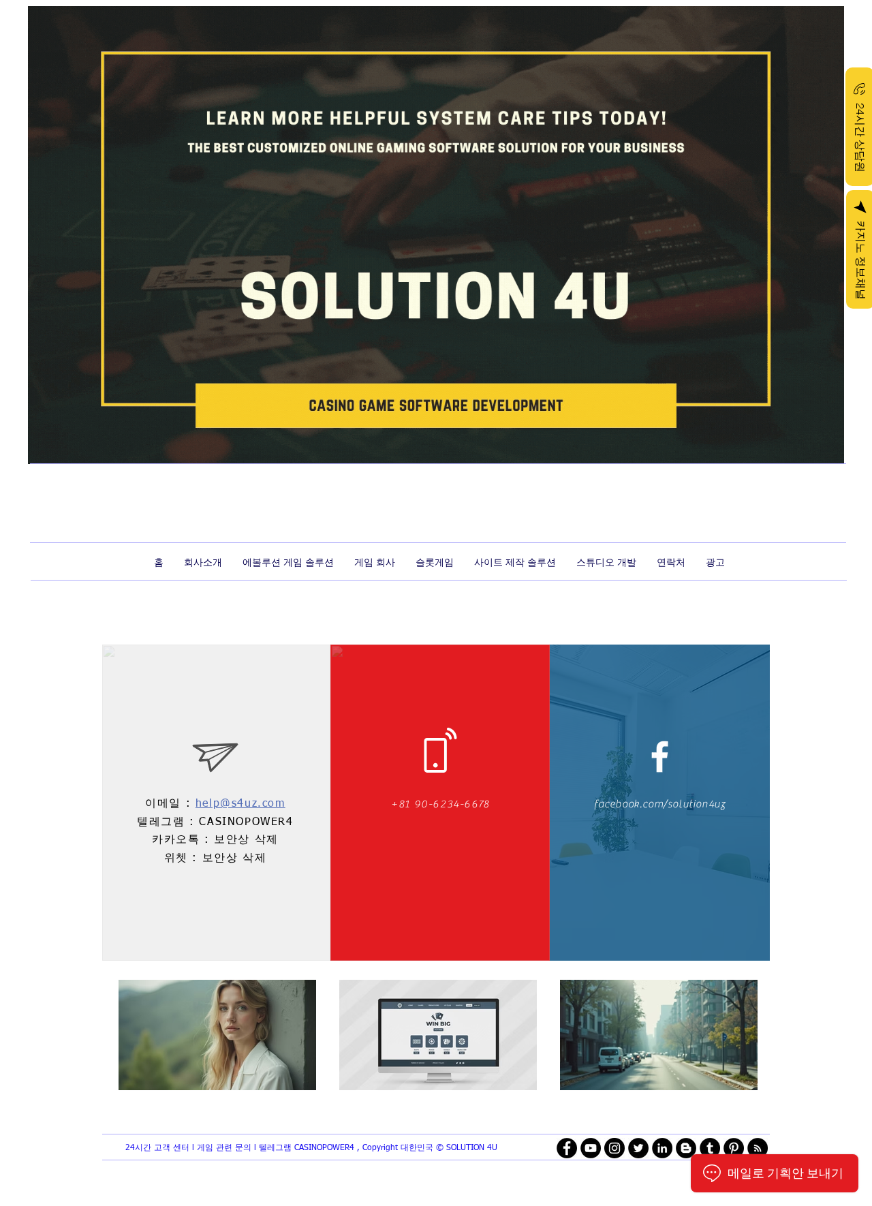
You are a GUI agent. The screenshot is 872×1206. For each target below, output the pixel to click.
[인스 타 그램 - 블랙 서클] (614, 1148)
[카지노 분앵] (660, 756)
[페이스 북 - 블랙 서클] (567, 1148)
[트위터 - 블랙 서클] (638, 1148)
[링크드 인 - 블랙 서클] (662, 1148)
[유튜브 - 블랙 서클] (590, 1148)
